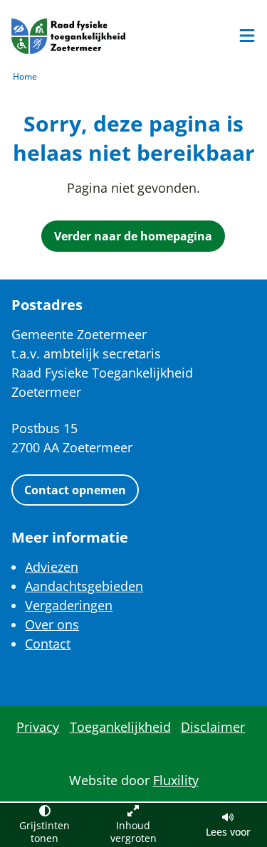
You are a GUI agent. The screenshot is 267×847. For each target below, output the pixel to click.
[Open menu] (247, 35)
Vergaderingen (68, 605)
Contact (47, 643)
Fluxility (176, 780)
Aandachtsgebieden (84, 586)
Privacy (37, 726)
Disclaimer (213, 726)
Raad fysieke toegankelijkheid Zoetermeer (68, 36)
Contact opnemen (75, 490)
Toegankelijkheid (120, 726)
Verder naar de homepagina (133, 236)
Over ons (52, 624)
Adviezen (51, 566)
